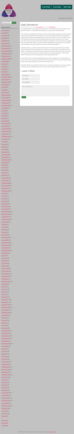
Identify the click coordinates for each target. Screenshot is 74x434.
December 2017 (6, 273)
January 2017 (5, 302)
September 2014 (6, 374)
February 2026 (5, 46)
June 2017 (4, 289)
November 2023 (6, 100)
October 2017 (5, 279)
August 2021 (5, 162)
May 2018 (4, 260)
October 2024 (5, 79)
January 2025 (5, 74)
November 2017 (6, 276)
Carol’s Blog (57, 7)
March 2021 (5, 175)
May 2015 (4, 354)
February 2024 (5, 95)
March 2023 (5, 121)
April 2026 (4, 40)
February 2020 (5, 206)
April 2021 (4, 172)
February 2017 (5, 299)
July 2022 (4, 141)
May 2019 (4, 229)
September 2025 (6, 58)
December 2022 (6, 128)
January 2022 (5, 154)
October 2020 (5, 188)
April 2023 (4, 118)
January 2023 (5, 126)
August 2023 (5, 108)
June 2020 (4, 196)
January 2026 (5, 48)
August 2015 (5, 346)
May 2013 (4, 416)
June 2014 (4, 382)
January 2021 (5, 180)
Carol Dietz (39, 27)
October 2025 (5, 56)
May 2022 (4, 146)
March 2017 (5, 297)
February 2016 (5, 330)
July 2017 (4, 286)
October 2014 (5, 372)
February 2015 (5, 361)
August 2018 (5, 253)
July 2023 (4, 110)
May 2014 (4, 385)
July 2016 (4, 317)
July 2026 (4, 33)
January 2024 (5, 97)
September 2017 (6, 281)
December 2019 (6, 211)
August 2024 (5, 84)
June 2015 (4, 351)
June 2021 (4, 167)
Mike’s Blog (67, 7)
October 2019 (5, 216)
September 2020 (6, 191)
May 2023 (4, 115)
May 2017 (4, 291)
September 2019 (6, 219)
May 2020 (4, 198)
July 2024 (4, 87)
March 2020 (5, 203)
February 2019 (5, 237)
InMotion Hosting (52, 431)
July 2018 (4, 255)
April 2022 (4, 149)
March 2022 (5, 152)
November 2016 (6, 307)
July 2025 (4, 64)
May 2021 (4, 170)
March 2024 (5, 92)
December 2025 (6, 51)
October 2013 (5, 403)
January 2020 (5, 209)
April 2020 (4, 201)
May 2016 (4, 323)
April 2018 (4, 263)
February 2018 (5, 268)
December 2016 (6, 304)
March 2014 (5, 390)
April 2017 (4, 294)
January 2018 (5, 271)
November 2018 (6, 245)
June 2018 (4, 258)
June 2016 (4, 320)
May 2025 (4, 69)
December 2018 (6, 242)
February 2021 (5, 178)
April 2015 (4, 356)
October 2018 (5, 247)
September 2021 (6, 159)
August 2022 (5, 139)
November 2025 (6, 53)
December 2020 (6, 183)
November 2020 (6, 185)
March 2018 (5, 266)
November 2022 (6, 131)
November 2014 (6, 369)
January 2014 (5, 395)
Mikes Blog (52, 27)
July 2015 (4, 348)
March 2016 (5, 328)
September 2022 (6, 136)
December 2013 (6, 398)
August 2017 (5, 284)
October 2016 (5, 310)
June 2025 (4, 66)
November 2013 (6, 400)
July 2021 (4, 165)
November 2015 (6, 338)
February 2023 (5, 123)
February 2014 (5, 392)
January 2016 (5, 333)
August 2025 (5, 61)
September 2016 (6, 312)
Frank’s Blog (46, 7)
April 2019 (4, 232)
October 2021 (5, 157)
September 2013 (6, 405)
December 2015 (6, 335)
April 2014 (4, 387)
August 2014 (5, 377)
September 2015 (6, 343)
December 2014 (6, 367)
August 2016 (5, 315)
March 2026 (5, 43)
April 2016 (4, 325)
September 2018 (6, 250)
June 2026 (4, 35)
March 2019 (5, 235)
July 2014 (4, 379)
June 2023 (4, 113)
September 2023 (6, 105)
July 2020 (4, 193)
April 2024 (4, 90)
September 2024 (6, 82)
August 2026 (5, 30)
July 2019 (4, 224)
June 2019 (4, 227)
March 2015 (5, 359)
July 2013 (4, 411)
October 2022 (5, 134)
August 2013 (5, 408)
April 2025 (4, 71)
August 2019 (5, 222)
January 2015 (5, 364)
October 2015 (5, 341)
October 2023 (5, 102)
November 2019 (6, 214)
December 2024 (6, 77)
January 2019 (5, 240)
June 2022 (4, 144)
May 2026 (4, 38)
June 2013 (4, 413)
